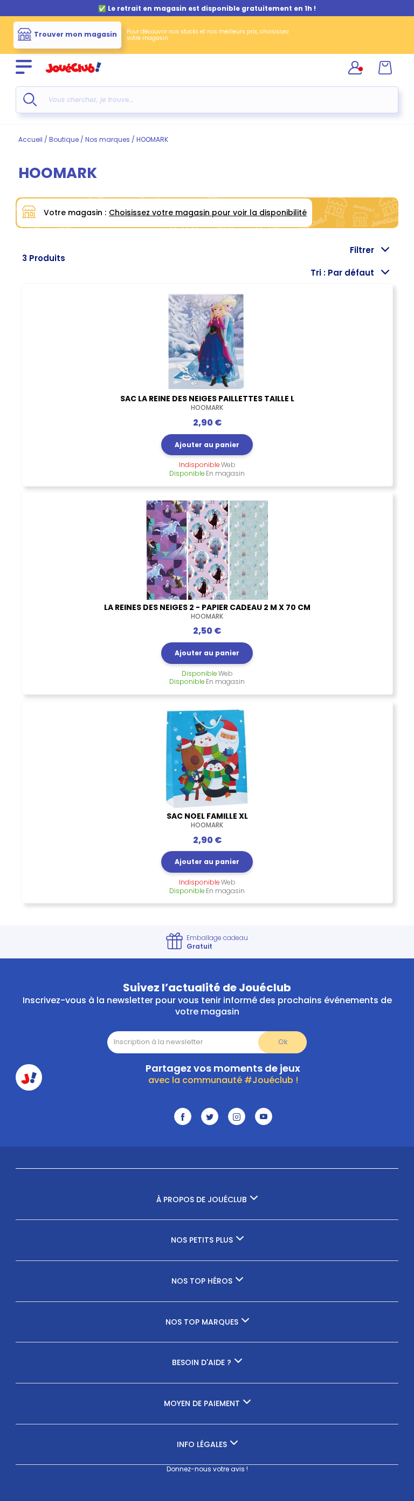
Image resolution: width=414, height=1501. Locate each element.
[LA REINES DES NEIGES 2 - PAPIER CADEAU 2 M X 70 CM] (207, 550)
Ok (282, 1041)
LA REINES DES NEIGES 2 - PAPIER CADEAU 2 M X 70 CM (207, 611)
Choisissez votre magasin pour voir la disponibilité (208, 212)
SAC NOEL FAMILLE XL (207, 820)
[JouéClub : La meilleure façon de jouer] (73, 77)
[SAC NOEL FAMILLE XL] (207, 758)
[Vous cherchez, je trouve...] (30, 99)
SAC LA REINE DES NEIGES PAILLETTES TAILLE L (207, 403)
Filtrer (362, 250)
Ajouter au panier (207, 444)
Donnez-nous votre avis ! (207, 1468)
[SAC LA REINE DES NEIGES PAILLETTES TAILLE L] (207, 341)
